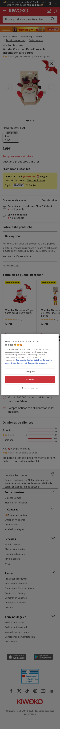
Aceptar (30, 380)
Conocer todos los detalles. (29, 360)
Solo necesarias (30, 388)
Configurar (30, 371)
